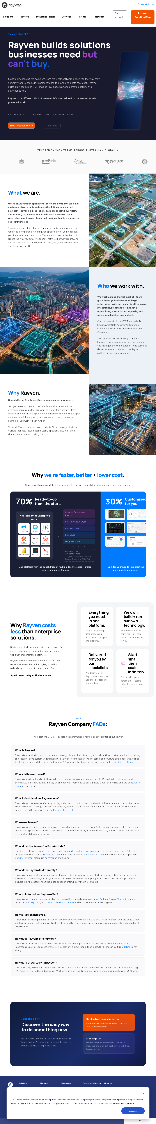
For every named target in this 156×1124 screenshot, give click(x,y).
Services (66, 16)
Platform (25, 16)
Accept (133, 1111)
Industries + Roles (45, 16)
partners (133, 338)
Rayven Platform (40, 228)
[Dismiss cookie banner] (144, 1094)
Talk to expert (119, 15)
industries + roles (66, 810)
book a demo (50, 967)
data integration (32, 902)
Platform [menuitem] (44, 1083)
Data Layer (132, 851)
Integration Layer (80, 851)
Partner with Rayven (146, 4)
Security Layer (22, 858)
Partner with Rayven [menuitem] (92, 1083)
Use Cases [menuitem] (66, 1083)
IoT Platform (102, 899)
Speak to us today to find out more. (30, 675)
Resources (98, 16)
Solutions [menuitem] (23, 1083)
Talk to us (128, 947)
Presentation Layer (95, 854)
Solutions (8, 16)
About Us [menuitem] (108, 1083)
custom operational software (60, 902)
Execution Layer (52, 854)
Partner (82, 16)
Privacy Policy (127, 1103)
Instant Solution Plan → (143, 17)
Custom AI (114, 899)
